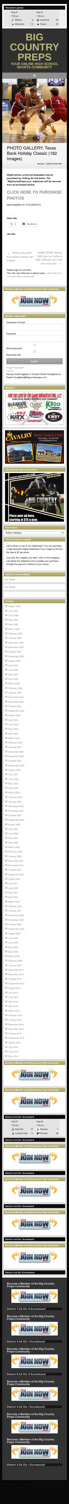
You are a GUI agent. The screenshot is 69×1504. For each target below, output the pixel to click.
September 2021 (16, 874)
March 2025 (14, 683)
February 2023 (15, 797)
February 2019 (15, 1015)
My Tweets (10, 579)
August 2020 (14, 933)
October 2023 (14, 760)
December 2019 (16, 969)
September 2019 (16, 983)
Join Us (10, 370)
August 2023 (14, 769)
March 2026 (14, 629)
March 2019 (14, 1010)
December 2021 (16, 860)
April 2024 (13, 733)
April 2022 (13, 842)
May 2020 (13, 947)
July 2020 (13, 938)
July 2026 (13, 610)
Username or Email (15, 322)
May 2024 (13, 728)
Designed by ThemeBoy (14, 1485)
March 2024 (14, 738)
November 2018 (16, 1028)
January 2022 (14, 856)
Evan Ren (58, 163)
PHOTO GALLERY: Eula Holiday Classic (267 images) (20, 256)
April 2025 (13, 678)
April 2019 (13, 1006)
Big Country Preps (34, 47)
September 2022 (16, 819)
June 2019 (13, 997)
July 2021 (13, 883)
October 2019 (14, 979)
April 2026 (13, 624)
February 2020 (15, 960)
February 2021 (15, 906)
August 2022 (14, 824)
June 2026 (13, 615)
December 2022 (16, 806)
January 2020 (14, 965)
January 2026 (14, 638)
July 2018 (13, 1047)
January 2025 (14, 692)
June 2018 (13, 1051)
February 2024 (15, 742)
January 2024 (14, 747)
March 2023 (14, 792)
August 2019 (14, 988)
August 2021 (14, 878)
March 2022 (14, 847)
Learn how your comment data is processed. (34, 274)
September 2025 (16, 656)
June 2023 (13, 779)
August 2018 (14, 1042)
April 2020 (13, 951)
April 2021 (13, 897)
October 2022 (14, 815)
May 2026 (13, 619)
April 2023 (13, 788)
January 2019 (14, 1019)
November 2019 (16, 974)
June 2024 (13, 724)
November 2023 (16, 756)
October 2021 (14, 869)
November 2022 (16, 810)
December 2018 (16, 1024)
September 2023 (16, 765)
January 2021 (14, 910)
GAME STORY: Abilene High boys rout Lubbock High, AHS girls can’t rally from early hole (49, 258)
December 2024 (16, 697)
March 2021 (14, 901)
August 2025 (14, 660)
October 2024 (14, 706)
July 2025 (13, 665)
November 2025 (16, 647)
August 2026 (14, 606)
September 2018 (16, 1037)
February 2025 (15, 688)
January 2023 (14, 801)
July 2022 (13, 829)
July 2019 (13, 992)
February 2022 (15, 851)
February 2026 (15, 633)
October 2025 (14, 651)
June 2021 (13, 888)
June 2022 (13, 833)
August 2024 (14, 715)
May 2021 (13, 892)
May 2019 (13, 1001)
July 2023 (13, 774)
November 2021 (16, 865)
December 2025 (16, 642)
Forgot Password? (15, 367)
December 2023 (16, 751)
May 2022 (13, 837)
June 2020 (13, 942)
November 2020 (16, 919)
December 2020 (16, 915)
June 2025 (13, 669)
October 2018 (14, 1033)
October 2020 (14, 924)
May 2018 (13, 1056)
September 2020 (16, 928)
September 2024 (16, 710)
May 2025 (13, 674)
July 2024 (13, 719)
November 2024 (16, 701)
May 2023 (13, 783)
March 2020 (14, 956)
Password (11, 333)
